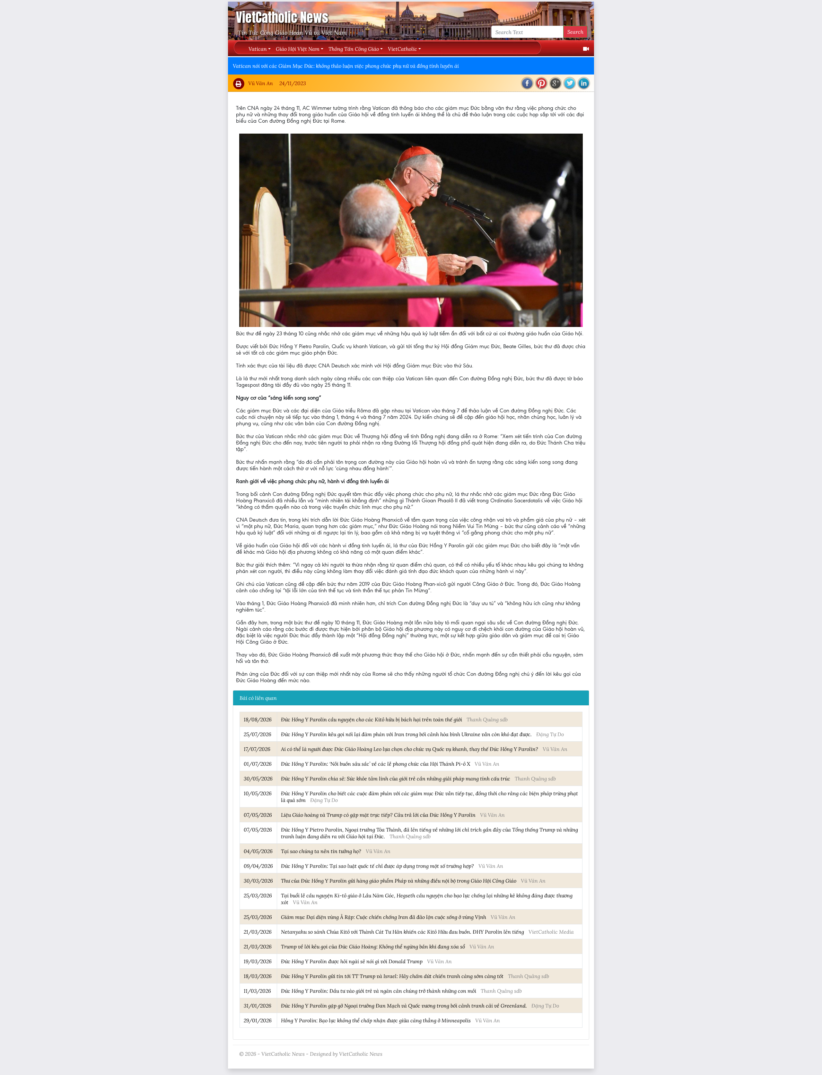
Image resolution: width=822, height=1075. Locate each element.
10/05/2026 (258, 793)
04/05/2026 (258, 851)
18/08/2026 (258, 719)
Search (575, 31)
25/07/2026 (257, 734)
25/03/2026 (258, 895)
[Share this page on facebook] (527, 83)
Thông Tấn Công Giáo (353, 48)
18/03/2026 (258, 976)
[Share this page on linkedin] (583, 83)
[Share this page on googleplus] (555, 83)
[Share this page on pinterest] (541, 83)
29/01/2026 (258, 1020)
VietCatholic (402, 48)
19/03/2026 (258, 961)
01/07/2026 (258, 763)
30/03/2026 (258, 880)
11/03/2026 (257, 990)
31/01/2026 (257, 1005)
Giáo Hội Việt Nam (297, 48)
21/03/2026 (258, 931)
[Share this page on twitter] (569, 83)
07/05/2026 (258, 814)
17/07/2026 (257, 748)
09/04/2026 (258, 865)
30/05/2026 (258, 778)
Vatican (258, 48)
